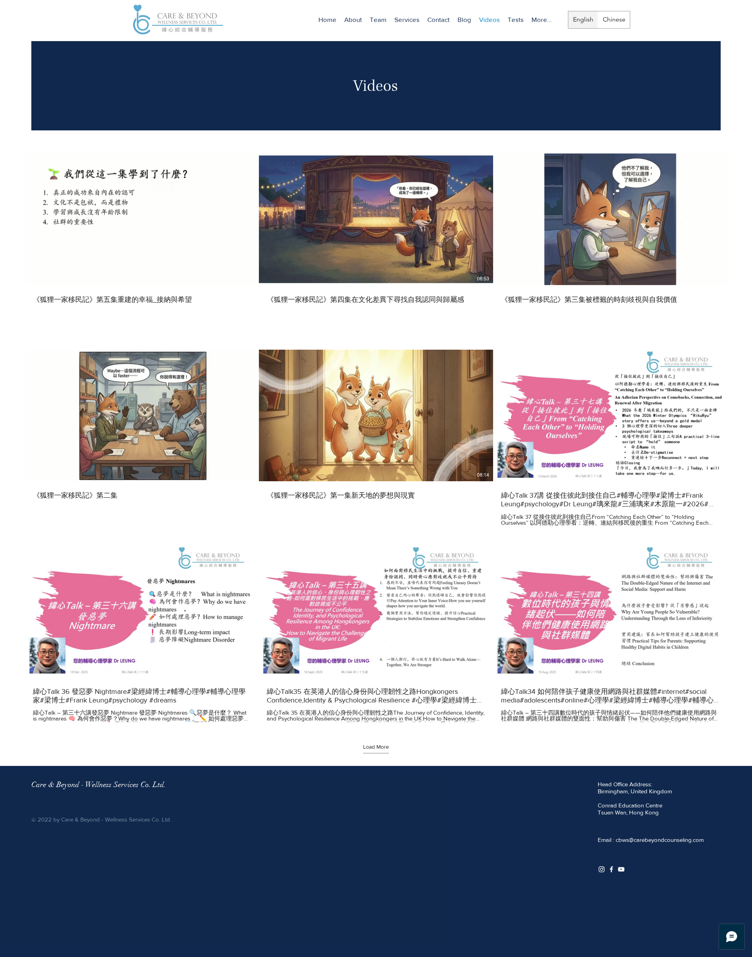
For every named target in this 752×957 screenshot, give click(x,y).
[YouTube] (621, 869)
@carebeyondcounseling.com (666, 839)
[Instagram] (602, 869)
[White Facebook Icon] (611, 869)
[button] (378, 19)
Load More (376, 747)
